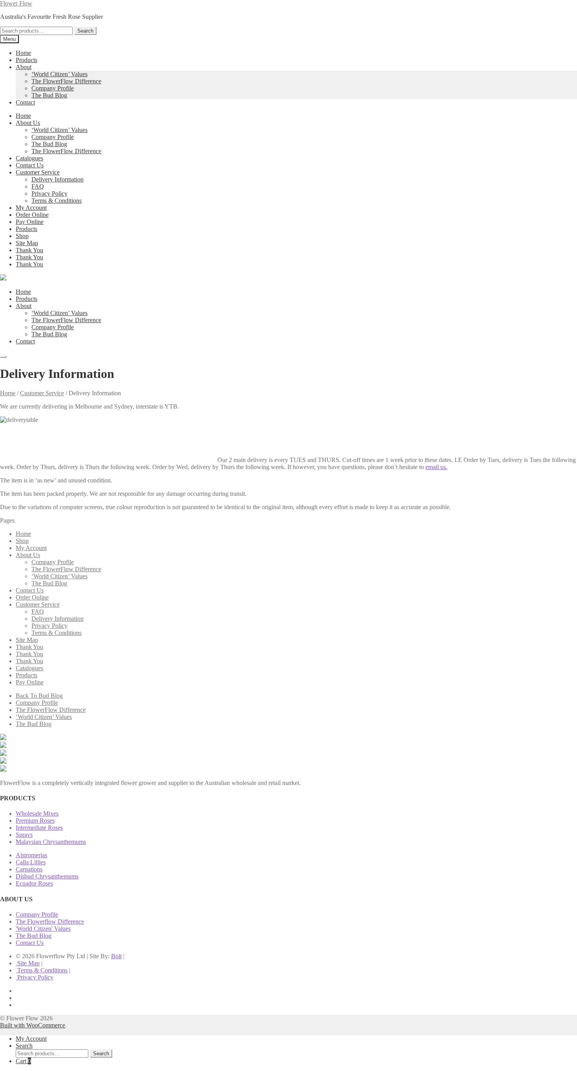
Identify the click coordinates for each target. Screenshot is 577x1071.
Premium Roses (35, 820)
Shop (22, 236)
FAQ (37, 186)
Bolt (116, 956)
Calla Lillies (31, 862)
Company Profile (52, 88)
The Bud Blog (49, 95)
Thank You (29, 250)
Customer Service (38, 172)
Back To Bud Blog (39, 695)
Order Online (32, 214)
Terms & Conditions (56, 200)
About (23, 67)
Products (26, 60)
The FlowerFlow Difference (66, 81)
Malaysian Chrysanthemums (51, 841)
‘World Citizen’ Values (59, 74)
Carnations (29, 869)
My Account (31, 207)
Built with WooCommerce (32, 1025)
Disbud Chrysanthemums (47, 876)
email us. (436, 467)
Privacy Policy (49, 193)
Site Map (27, 243)
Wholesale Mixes (37, 813)
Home (23, 53)
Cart (23, 1061)
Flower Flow (16, 3)
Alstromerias (31, 855)
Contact (25, 102)
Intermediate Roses (39, 827)
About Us (28, 122)
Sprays (24, 834)
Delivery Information (57, 179)
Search (85, 31)
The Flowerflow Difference (50, 921)
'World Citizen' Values (43, 928)
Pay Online (30, 221)
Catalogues (29, 158)
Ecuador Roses (34, 883)
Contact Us (30, 165)
